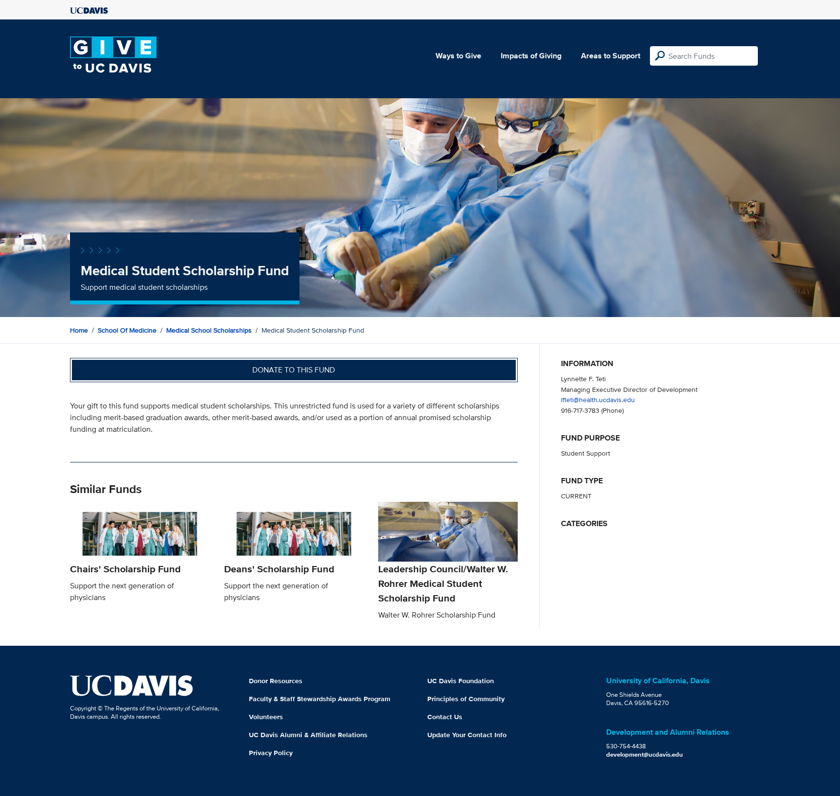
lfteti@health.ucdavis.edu (598, 399)
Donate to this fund (293, 369)
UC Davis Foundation (460, 681)
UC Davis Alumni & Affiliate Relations (308, 735)
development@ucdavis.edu (644, 754)
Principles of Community (466, 699)
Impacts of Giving (531, 55)
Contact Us (444, 717)
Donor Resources (275, 681)
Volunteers (266, 717)
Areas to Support (610, 55)
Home (79, 330)
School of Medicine (127, 330)
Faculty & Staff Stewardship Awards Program (319, 699)
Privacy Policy (271, 753)
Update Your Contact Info (467, 735)
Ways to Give (458, 55)
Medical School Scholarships (209, 330)
